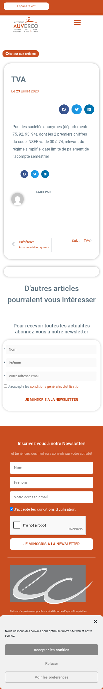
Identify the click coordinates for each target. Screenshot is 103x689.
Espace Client (26, 6)
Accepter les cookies (51, 650)
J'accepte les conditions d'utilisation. (45, 509)
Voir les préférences (51, 677)
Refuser (51, 663)
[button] (95, 621)
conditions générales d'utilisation (55, 386)
